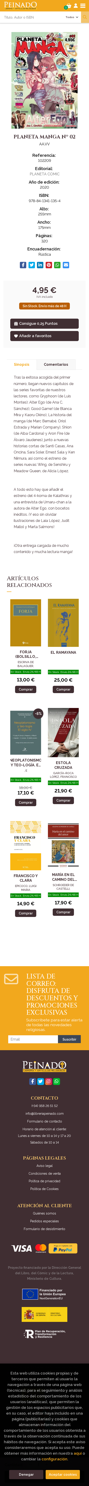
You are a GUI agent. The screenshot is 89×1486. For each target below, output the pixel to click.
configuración (54, 1459)
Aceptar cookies (63, 1474)
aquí (78, 1453)
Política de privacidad (44, 1181)
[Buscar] (85, 17)
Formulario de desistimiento (44, 1229)
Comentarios (56, 364)
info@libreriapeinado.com (45, 1113)
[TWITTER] (40, 1081)
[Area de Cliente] (76, 5)
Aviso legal (45, 1166)
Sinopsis (21, 364)
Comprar (26, 689)
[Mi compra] (68, 5)
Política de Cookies (44, 1189)
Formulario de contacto (44, 1121)
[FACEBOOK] (32, 1081)
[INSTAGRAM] (48, 1081)
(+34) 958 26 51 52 (44, 1106)
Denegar (26, 1474)
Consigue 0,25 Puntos (38, 323)
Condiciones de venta (45, 1173)
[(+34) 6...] (56, 1081)
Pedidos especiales (44, 1221)
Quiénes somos (44, 1213)
